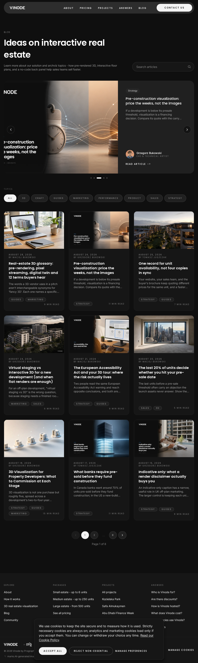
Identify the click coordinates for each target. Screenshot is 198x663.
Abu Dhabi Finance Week (118, 613)
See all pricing (62, 613)
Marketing (81, 198)
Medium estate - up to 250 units (73, 599)
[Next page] (122, 535)
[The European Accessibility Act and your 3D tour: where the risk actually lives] (99, 334)
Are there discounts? (164, 599)
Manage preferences (131, 651)
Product (134, 198)
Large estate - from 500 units (71, 606)
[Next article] (187, 129)
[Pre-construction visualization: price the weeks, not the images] (99, 230)
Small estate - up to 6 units (70, 592)
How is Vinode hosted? (165, 606)
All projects (109, 592)
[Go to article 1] (91, 178)
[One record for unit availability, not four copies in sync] (164, 230)
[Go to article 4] (103, 178)
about (69, 8)
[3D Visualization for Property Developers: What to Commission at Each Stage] (34, 438)
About (8, 592)
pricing (86, 8)
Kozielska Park (111, 599)
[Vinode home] (16, 7)
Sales (155, 198)
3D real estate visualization (21, 606)
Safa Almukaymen (113, 606)
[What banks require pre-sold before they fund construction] (99, 438)
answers (125, 8)
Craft (39, 198)
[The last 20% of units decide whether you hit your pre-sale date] (164, 334)
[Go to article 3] (99, 178)
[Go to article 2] (94, 178)
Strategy (175, 198)
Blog (143, 8)
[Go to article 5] (107, 178)
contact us (174, 7)
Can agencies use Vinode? (168, 620)
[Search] (189, 66)
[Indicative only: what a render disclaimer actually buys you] (164, 438)
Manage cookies (181, 650)
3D (24, 198)
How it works (12, 599)
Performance (109, 198)
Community (11, 620)
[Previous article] (11, 129)
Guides (59, 198)
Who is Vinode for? (163, 592)
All (10, 198)
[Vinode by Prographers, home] (32, 645)
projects (105, 8)
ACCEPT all (53, 651)
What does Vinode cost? (166, 613)
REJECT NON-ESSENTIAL (91, 651)
